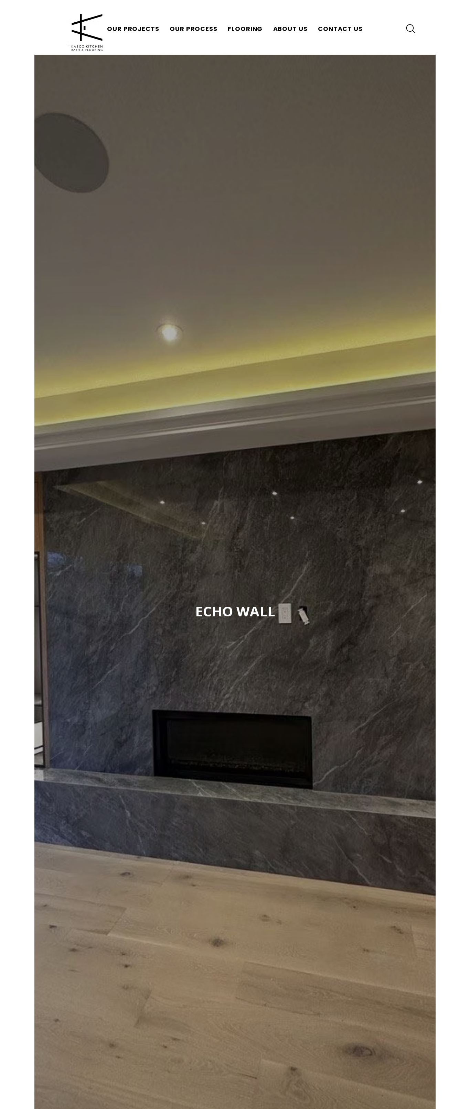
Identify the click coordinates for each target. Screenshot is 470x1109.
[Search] (411, 29)
